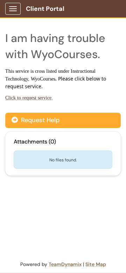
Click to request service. (29, 97)
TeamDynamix (65, 264)
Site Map (95, 264)
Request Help (39, 120)
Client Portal (45, 9)
